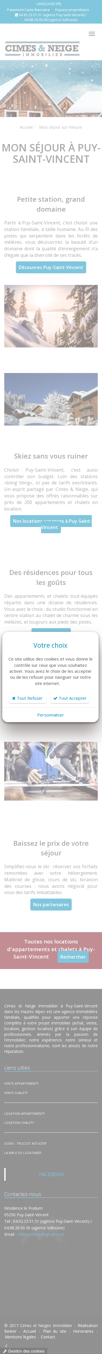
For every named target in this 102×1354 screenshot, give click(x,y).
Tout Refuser (29, 698)
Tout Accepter (72, 698)
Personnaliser (50, 715)
